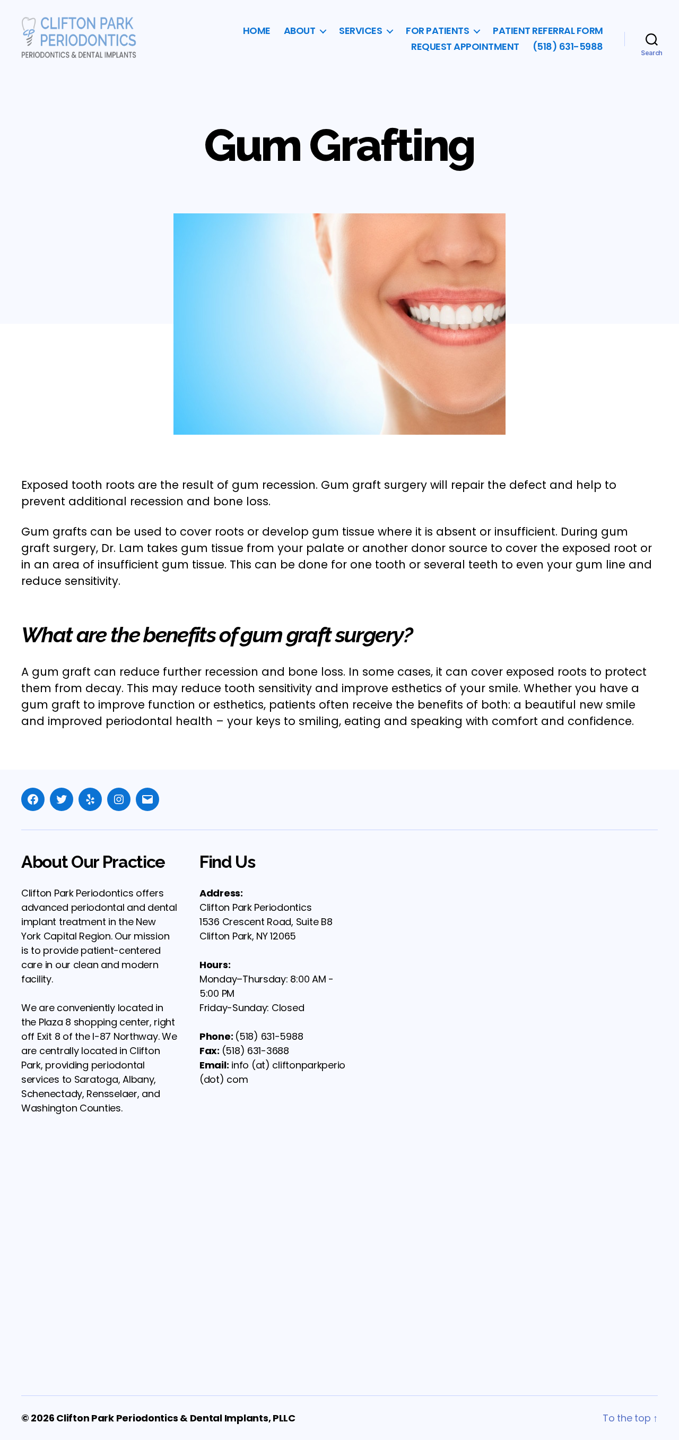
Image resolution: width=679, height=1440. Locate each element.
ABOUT (300, 31)
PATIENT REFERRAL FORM (548, 31)
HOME (257, 31)
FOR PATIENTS (437, 31)
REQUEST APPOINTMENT (465, 47)
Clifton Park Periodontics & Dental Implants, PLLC (175, 1418)
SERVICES (360, 31)
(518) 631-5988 (568, 47)
